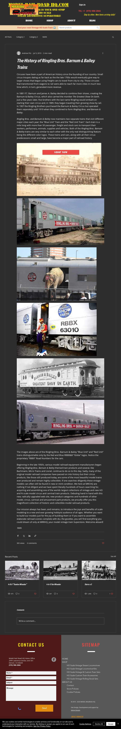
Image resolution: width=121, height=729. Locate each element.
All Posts (8, 37)
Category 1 (20, 37)
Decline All (99, 724)
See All (113, 556)
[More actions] (102, 53)
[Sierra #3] (99, 570)
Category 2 (33, 37)
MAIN (45, 37)
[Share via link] (35, 536)
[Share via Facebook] (18, 536)
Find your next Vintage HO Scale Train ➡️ (36, 27)
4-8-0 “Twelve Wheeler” (17, 584)
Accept (110, 724)
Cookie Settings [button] (85, 724)
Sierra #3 (88, 584)
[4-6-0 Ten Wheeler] (60, 570)
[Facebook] (54, 659)
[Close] (118, 724)
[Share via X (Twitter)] (24, 536)
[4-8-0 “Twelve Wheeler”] (22, 570)
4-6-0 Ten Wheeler (53, 584)
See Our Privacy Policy (41, 726)
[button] (71, 20)
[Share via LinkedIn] (29, 536)
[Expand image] (59, 169)
